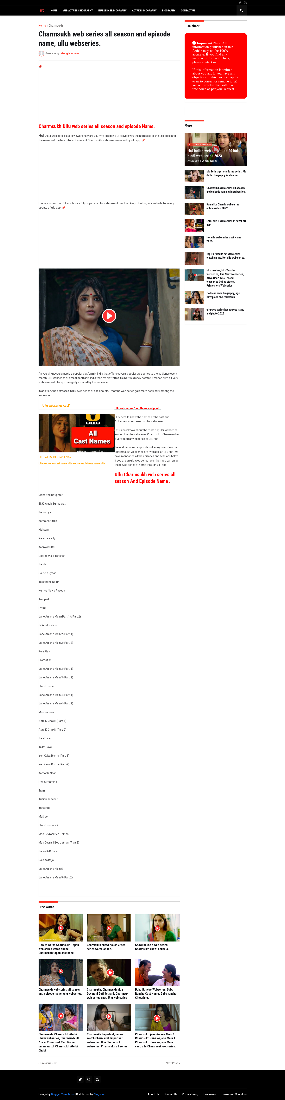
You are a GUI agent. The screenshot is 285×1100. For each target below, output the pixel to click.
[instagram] (89, 1079)
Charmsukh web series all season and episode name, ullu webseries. (60, 991)
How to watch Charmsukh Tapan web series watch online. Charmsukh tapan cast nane (59, 949)
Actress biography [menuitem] (144, 10)
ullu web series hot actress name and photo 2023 (225, 311)
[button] (242, 10)
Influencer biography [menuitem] (112, 10)
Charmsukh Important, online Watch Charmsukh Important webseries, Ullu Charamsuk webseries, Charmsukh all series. (107, 1040)
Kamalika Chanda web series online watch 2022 (222, 206)
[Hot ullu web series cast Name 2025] (194, 242)
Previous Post (49, 1063)
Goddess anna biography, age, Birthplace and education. (223, 295)
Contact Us (170, 1094)
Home (42, 25)
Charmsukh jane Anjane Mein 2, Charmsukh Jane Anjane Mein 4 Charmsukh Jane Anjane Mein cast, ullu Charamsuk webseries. (155, 1040)
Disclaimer (210, 1094)
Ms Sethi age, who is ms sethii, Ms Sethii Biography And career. (226, 173)
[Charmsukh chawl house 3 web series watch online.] (109, 927)
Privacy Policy (190, 1094)
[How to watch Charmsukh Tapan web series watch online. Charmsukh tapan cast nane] (61, 927)
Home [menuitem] (54, 10)
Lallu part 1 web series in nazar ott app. (226, 223)
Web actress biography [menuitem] (78, 10)
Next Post (172, 1063)
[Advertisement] (109, 96)
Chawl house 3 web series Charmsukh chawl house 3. (152, 947)
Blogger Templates (62, 1094)
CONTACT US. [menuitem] (188, 10)
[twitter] (240, 2)
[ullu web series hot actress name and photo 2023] (194, 314)
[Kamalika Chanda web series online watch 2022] (194, 209)
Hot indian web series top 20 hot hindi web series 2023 (212, 153)
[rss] (245, 2)
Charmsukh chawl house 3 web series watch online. (106, 947)
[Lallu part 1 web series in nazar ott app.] (194, 225)
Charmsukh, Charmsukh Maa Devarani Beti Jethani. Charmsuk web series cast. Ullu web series (107, 994)
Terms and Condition (234, 1094)
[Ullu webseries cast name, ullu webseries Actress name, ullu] (77, 433)
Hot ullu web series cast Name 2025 (223, 239)
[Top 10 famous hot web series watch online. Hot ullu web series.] (194, 258)
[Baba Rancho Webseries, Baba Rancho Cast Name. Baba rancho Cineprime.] (157, 972)
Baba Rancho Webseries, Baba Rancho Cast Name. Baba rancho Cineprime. (155, 994)
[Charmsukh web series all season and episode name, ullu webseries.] (61, 972)
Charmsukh (56, 25)
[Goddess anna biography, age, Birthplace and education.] (194, 297)
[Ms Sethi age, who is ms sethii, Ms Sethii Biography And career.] (194, 176)
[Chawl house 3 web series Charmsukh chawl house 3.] (157, 927)
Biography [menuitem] (168, 10)
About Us (153, 1094)
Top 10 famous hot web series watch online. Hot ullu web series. (225, 256)
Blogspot (99, 1094)
